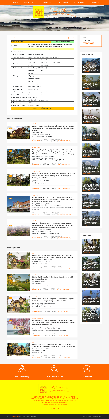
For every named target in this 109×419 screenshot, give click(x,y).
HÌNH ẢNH (21, 38)
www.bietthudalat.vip (61, 404)
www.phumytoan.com (48, 404)
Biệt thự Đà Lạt (79, 2)
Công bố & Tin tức (30, 2)
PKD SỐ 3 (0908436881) (64, 268)
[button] (8, 18)
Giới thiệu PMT (14, 2)
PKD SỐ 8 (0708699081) (64, 238)
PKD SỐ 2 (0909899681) (64, 141)
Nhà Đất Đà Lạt (94, 2)
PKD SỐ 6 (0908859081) (64, 164)
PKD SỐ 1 (86, 40)
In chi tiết (71, 38)
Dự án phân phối (64, 2)
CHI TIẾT (13, 38)
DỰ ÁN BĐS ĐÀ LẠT (47, 2)
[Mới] (18, 132)
